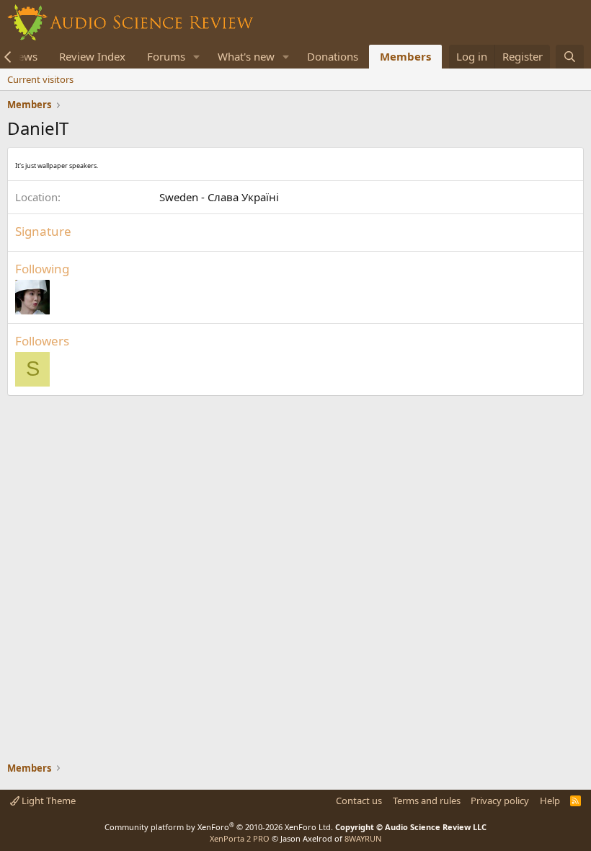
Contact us (359, 800)
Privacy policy (500, 800)
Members (405, 56)
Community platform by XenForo (219, 826)
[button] (197, 57)
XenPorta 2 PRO (240, 838)
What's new (246, 56)
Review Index (92, 56)
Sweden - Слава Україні (219, 197)
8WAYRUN (363, 838)
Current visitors (40, 79)
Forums (166, 56)
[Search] (570, 57)
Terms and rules (427, 800)
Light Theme (47, 800)
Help (550, 800)
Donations (332, 56)
